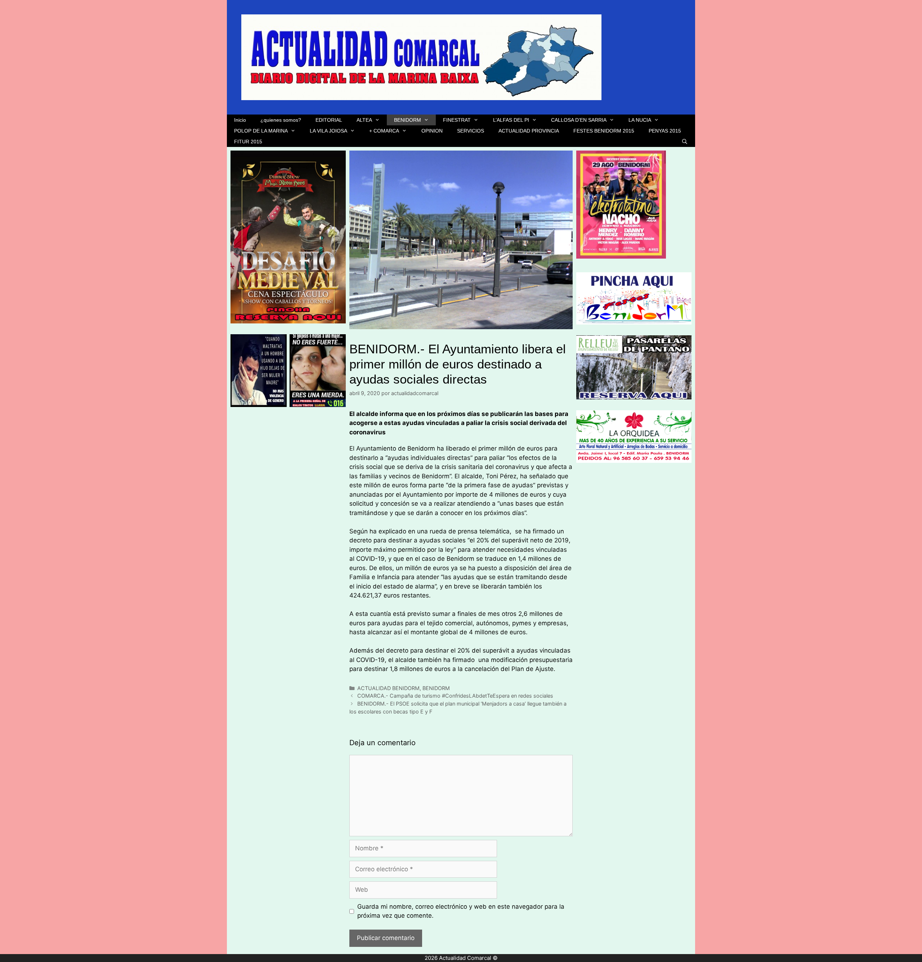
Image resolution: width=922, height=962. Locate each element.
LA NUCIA (639, 120)
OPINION (432, 131)
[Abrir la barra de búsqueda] (684, 141)
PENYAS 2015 (665, 131)
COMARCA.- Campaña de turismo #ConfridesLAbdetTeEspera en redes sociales (455, 696)
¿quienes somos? (280, 120)
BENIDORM (407, 120)
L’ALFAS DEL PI (511, 120)
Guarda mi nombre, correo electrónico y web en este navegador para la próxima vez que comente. (460, 911)
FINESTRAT (457, 120)
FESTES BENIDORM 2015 (603, 131)
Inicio (240, 120)
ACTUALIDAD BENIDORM (388, 688)
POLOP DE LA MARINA (261, 131)
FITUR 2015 (248, 141)
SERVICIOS (470, 131)
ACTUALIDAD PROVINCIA (528, 131)
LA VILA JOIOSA (328, 131)
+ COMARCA (384, 131)
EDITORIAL (328, 120)
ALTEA (364, 120)
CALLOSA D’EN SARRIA (579, 120)
